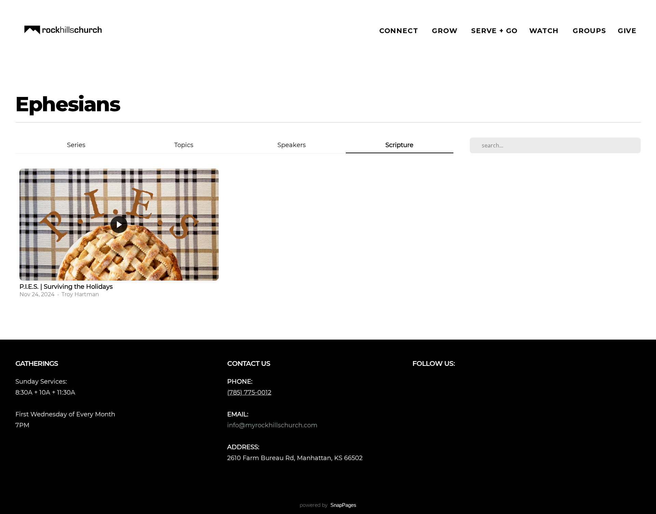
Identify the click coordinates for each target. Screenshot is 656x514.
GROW (446, 31)
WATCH (545, 31)
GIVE (627, 31)
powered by (328, 505)
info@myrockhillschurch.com (273, 425)
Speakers (291, 145)
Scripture (399, 145)
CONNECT (399, 31)
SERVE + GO (494, 31)
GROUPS (589, 31)
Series (76, 145)
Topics (183, 145)
